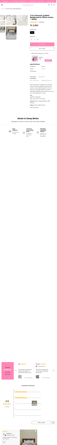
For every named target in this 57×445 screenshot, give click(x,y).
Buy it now (42, 48)
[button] (2, 5)
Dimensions (41, 77)
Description (33, 77)
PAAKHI (43, 69)
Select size (33, 29)
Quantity (32, 36)
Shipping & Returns (46, 80)
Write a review (41, 422)
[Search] (49, 5)
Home (2, 8)
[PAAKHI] (28, 5)
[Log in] (51, 5)
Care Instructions (34, 80)
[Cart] (54, 5)
